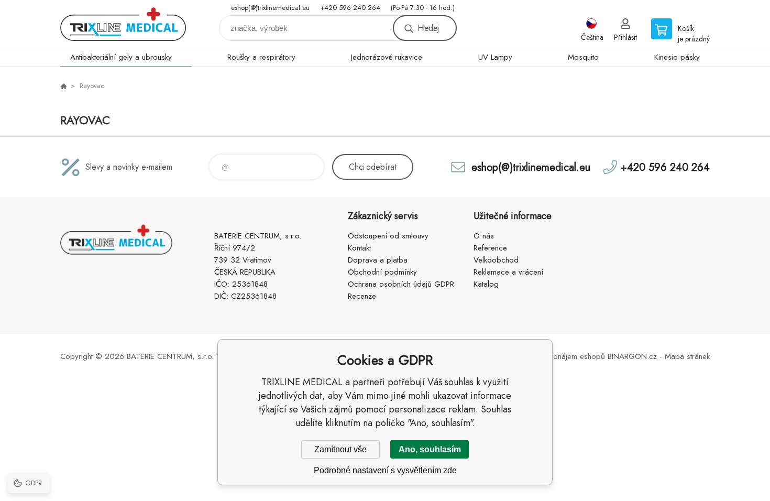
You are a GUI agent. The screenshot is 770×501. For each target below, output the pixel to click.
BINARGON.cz (632, 356)
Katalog (486, 284)
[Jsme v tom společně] (63, 86)
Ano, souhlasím (430, 449)
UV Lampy (495, 57)
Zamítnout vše (340, 449)
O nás (484, 236)
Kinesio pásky (677, 57)
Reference (490, 248)
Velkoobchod (496, 260)
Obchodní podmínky (382, 272)
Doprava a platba (378, 260)
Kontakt (359, 248)
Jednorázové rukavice (386, 57)
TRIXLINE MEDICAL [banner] (123, 24)
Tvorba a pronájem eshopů (558, 356)
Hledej (427, 28)
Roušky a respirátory (261, 57)
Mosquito (583, 57)
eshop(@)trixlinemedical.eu (270, 8)
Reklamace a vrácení (508, 272)
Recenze (362, 296)
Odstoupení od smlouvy (388, 236)
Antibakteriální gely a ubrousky (121, 57)
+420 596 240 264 (350, 8)
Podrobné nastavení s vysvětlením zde (385, 470)
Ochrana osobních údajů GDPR (401, 284)
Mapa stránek (687, 356)
